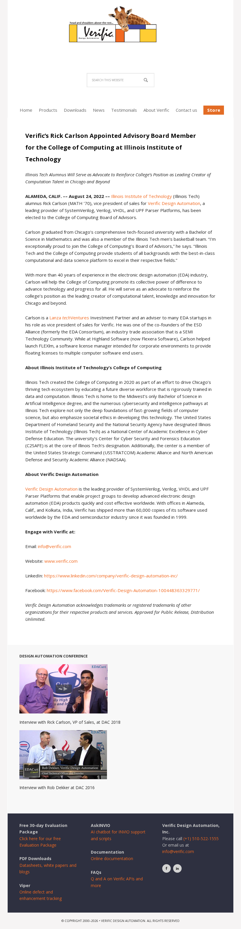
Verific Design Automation (120, 30)
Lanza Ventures (69, 318)
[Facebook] (166, 868)
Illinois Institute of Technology (141, 196)
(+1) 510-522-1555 (201, 838)
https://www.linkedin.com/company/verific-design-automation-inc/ (111, 576)
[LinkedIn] (177, 868)
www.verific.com (61, 561)
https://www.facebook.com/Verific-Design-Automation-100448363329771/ (123, 590)
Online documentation (112, 858)
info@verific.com (54, 546)
